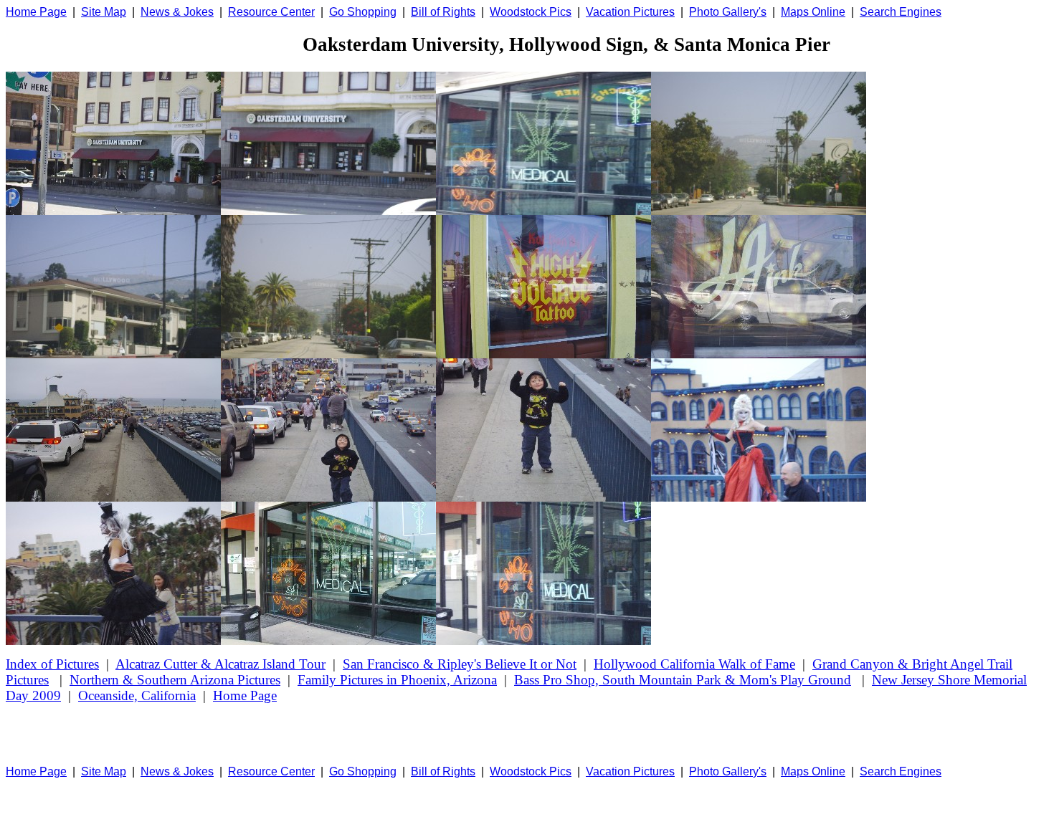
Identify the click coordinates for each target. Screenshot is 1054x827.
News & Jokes (177, 12)
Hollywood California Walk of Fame (694, 663)
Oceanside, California (137, 695)
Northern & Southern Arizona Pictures (175, 679)
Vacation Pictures (630, 12)
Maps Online (813, 12)
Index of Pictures (52, 663)
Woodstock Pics (530, 12)
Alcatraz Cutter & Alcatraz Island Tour (220, 663)
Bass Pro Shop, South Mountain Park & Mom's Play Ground (682, 679)
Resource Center (271, 12)
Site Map (103, 12)
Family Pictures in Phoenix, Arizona (397, 679)
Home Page (36, 12)
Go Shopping (363, 12)
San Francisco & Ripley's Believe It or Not (459, 663)
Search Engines (900, 12)
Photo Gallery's (727, 12)
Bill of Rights (443, 12)
